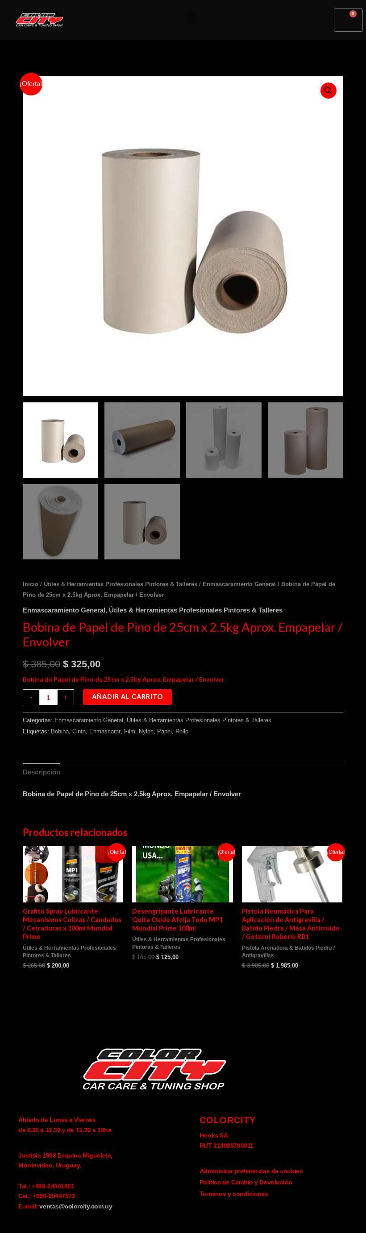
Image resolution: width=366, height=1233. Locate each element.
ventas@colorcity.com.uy (75, 1206)
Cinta (79, 731)
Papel (164, 731)
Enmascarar (105, 731)
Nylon (146, 731)
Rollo (181, 731)
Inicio (30, 584)
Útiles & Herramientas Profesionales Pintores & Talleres (120, 584)
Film (129, 731)
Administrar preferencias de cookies (251, 1171)
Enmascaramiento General (239, 584)
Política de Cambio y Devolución (246, 1182)
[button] (190, 18)
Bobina (60, 731)
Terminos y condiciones (234, 1193)
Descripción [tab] (41, 772)
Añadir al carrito (127, 696)
